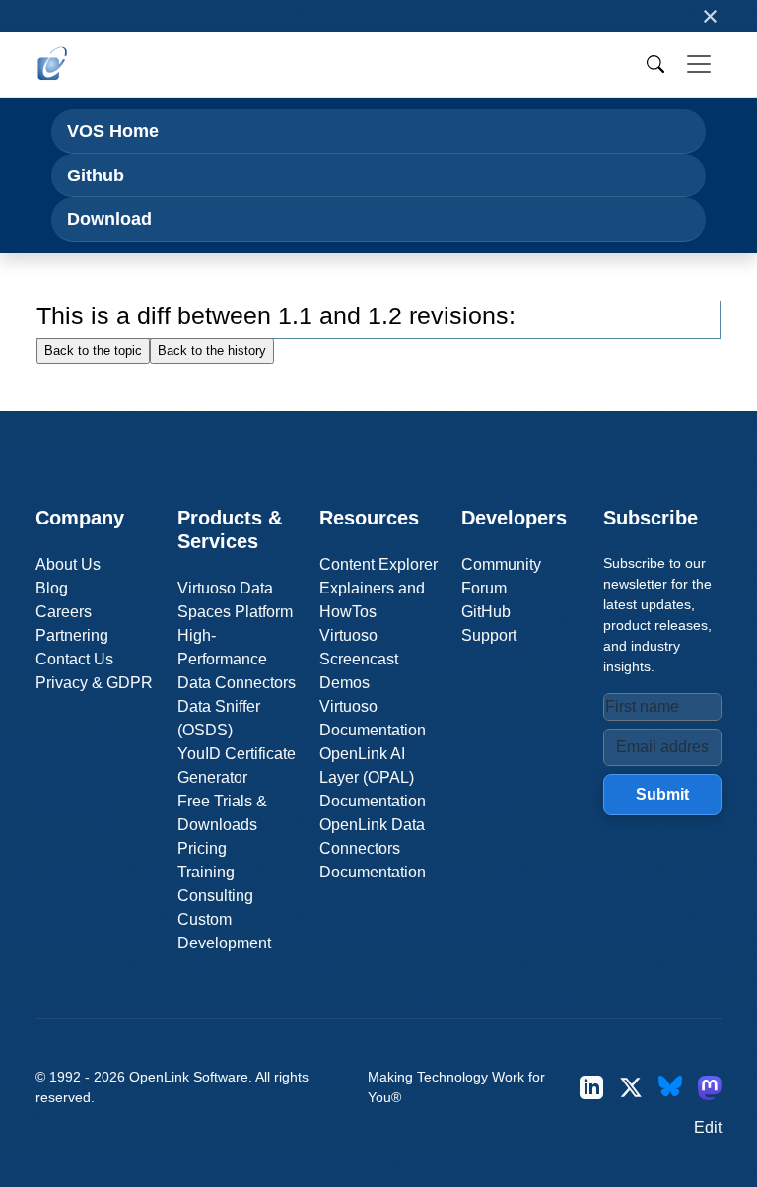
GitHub (486, 611)
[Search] (655, 64)
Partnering (71, 635)
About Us (68, 564)
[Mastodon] (710, 1088)
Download (109, 218)
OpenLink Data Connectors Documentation (372, 848)
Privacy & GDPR (94, 682)
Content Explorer (378, 564)
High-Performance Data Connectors (236, 659)
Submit (662, 794)
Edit (708, 1127)
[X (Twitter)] (631, 1088)
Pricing (202, 848)
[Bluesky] (670, 1088)
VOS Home (113, 130)
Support (488, 635)
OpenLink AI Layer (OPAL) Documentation (372, 777)
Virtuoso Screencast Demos (358, 659)
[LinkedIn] (591, 1088)
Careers (63, 611)
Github (95, 175)
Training (206, 872)
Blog (51, 588)
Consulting (215, 895)
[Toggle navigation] (699, 64)
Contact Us (74, 659)
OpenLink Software (188, 1076)
